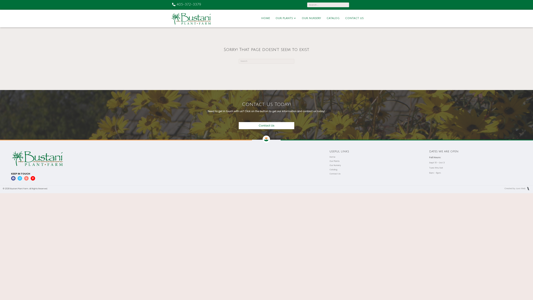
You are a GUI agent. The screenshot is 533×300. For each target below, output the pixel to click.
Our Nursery (335, 165)
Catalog (333, 169)
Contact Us (335, 173)
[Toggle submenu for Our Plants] (294, 18)
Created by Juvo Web (515, 188)
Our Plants (335, 161)
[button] (266, 125)
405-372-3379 (189, 4)
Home (332, 157)
